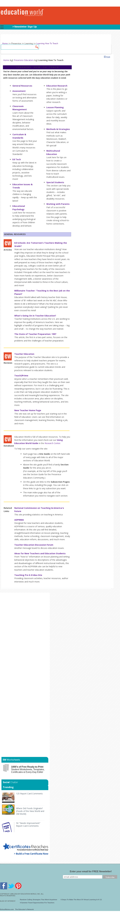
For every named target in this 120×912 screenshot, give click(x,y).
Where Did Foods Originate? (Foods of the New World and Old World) (30, 811)
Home (6, 60)
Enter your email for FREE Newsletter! (91, 871)
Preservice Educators (24, 60)
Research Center (52, 443)
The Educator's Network (24, 909)
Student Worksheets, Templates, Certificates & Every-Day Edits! (27, 769)
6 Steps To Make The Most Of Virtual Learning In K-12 (81, 899)
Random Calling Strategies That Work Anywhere (38, 899)
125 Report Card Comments (29, 793)
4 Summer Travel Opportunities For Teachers (37, 903)
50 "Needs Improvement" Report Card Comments (28, 824)
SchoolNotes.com (7, 909)
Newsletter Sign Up (25, 26)
